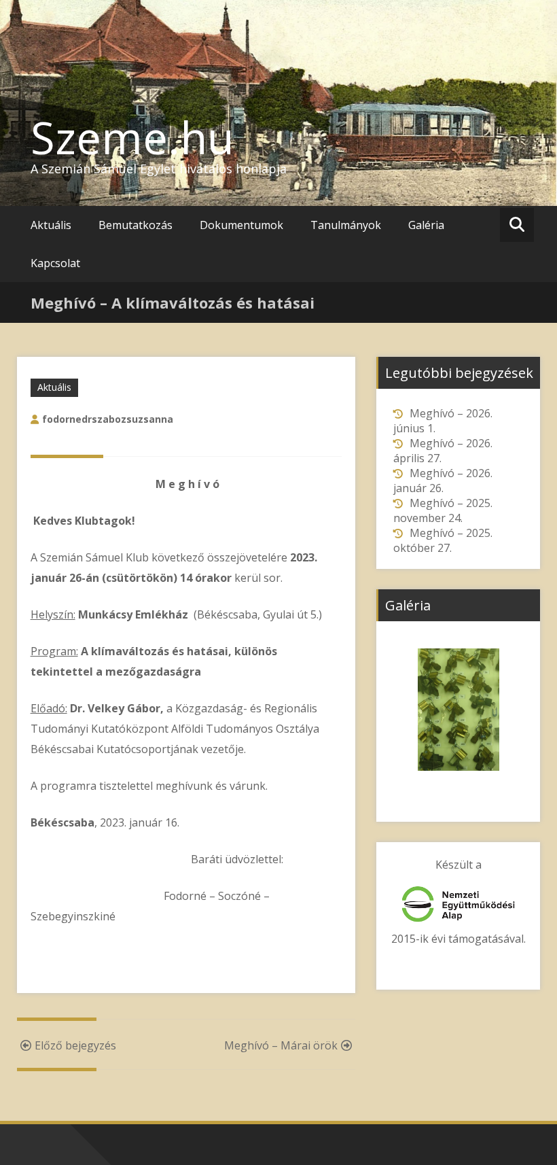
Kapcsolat (55, 263)
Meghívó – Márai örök (281, 1045)
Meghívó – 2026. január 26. (442, 480)
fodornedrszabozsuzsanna (107, 419)
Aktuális (51, 225)
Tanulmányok (345, 225)
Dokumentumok (241, 225)
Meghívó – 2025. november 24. (442, 510)
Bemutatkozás (135, 225)
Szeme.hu (132, 137)
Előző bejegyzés (75, 1045)
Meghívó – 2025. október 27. (442, 540)
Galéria (426, 225)
